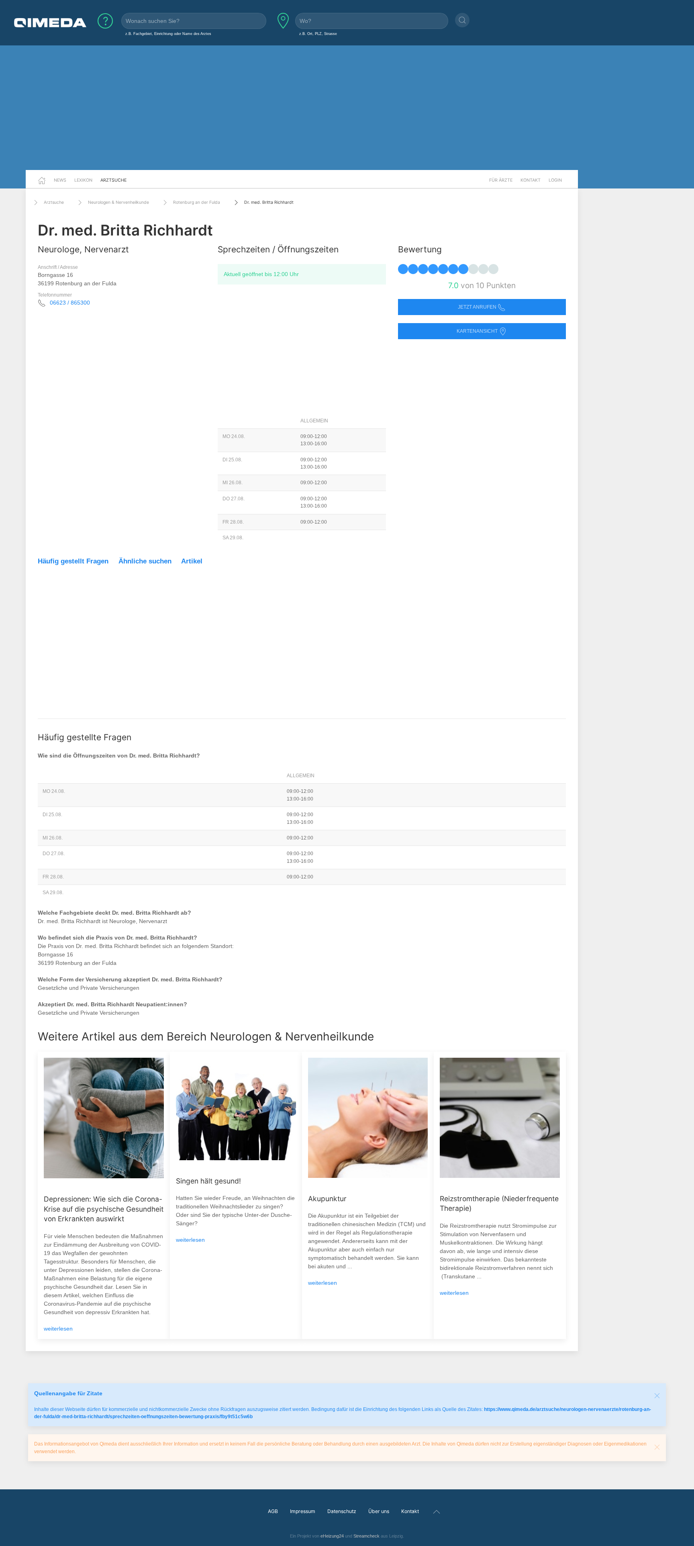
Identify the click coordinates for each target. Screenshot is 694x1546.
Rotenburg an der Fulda (196, 202)
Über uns (378, 1511)
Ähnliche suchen (144, 561)
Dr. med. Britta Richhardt (269, 202)
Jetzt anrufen (478, 307)
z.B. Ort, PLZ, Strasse (318, 33)
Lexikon (83, 180)
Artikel (191, 561)
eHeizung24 (332, 1536)
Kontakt (530, 180)
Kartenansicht (478, 331)
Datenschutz (341, 1511)
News (60, 180)
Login (555, 180)
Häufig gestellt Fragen (73, 561)
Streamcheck (366, 1536)
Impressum (302, 1511)
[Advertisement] (347, 107)
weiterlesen (58, 1328)
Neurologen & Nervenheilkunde (118, 202)
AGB (273, 1511)
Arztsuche (113, 180)
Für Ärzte (500, 180)
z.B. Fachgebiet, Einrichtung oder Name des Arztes (168, 33)
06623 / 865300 (70, 302)
